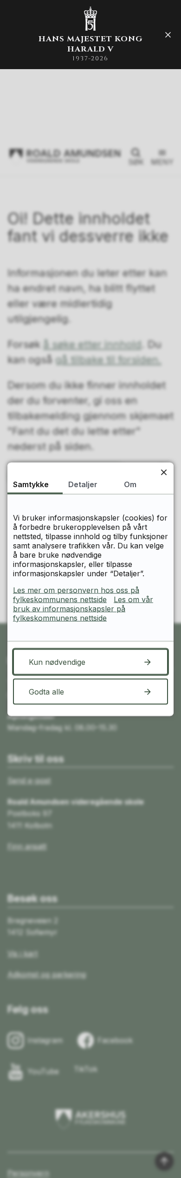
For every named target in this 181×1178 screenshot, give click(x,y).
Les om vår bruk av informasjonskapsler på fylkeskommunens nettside (83, 608)
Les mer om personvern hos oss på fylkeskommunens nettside (76, 594)
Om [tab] (130, 484)
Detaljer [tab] (82, 484)
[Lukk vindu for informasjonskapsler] (164, 472)
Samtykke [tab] (31, 484)
